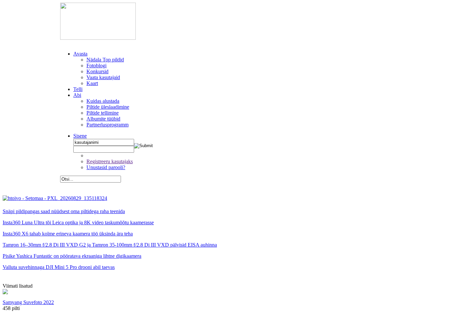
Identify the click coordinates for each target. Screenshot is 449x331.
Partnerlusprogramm (107, 124)
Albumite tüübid (103, 118)
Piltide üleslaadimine (107, 107)
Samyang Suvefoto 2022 (28, 302)
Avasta (80, 53)
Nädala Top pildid (105, 59)
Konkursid (97, 71)
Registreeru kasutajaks (109, 161)
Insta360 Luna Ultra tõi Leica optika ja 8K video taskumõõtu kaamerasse (78, 222)
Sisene (80, 136)
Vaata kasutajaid (103, 77)
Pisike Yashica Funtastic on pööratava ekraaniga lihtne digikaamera (72, 256)
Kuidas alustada (102, 101)
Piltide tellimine (102, 113)
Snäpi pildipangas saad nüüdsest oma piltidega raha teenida (64, 211)
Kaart (92, 83)
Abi (77, 95)
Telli (78, 89)
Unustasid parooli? (105, 167)
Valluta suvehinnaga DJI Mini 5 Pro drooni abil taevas (59, 267)
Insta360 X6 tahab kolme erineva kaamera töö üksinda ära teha (68, 233)
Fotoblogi (96, 65)
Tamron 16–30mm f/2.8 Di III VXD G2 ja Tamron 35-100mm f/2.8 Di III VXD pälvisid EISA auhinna (110, 245)
